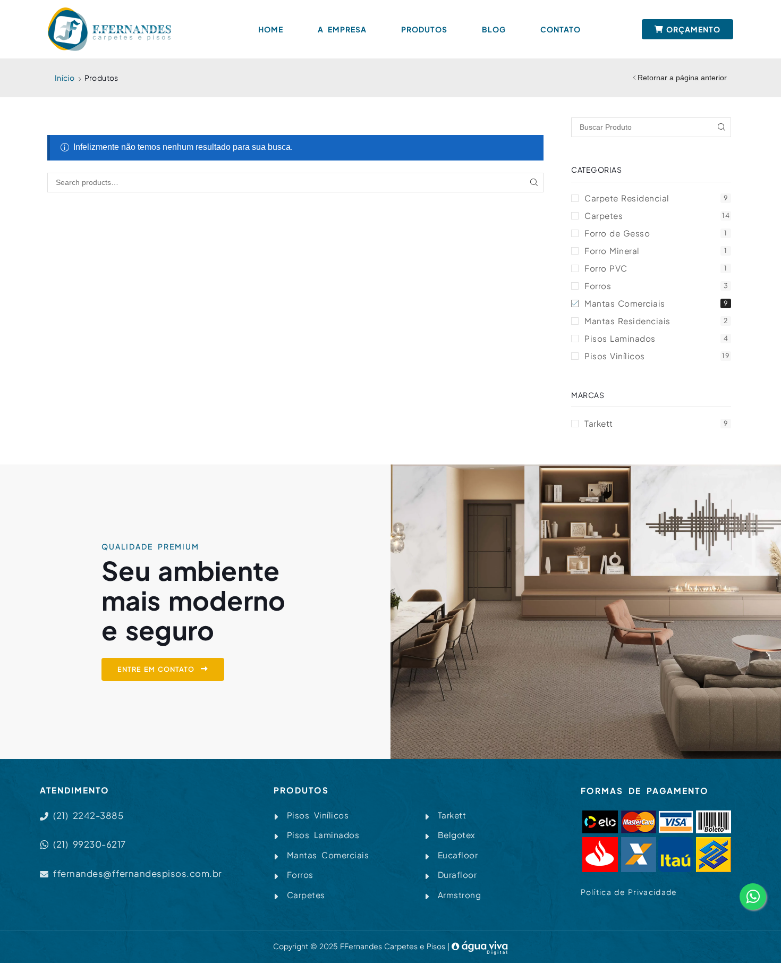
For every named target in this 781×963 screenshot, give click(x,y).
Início (64, 77)
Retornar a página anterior (682, 77)
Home (270, 29)
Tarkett (656, 423)
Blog (494, 29)
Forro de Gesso (655, 233)
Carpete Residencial (656, 198)
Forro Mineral (655, 251)
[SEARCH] (534, 182)
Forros (656, 286)
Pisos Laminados (656, 338)
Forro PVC (655, 268)
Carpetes (656, 215)
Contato (560, 29)
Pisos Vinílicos (656, 356)
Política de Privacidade (629, 892)
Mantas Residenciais (656, 321)
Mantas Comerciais (656, 303)
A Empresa (342, 29)
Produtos (424, 29)
